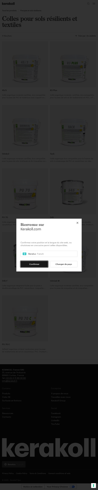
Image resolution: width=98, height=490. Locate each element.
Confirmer (34, 264)
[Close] (77, 222)
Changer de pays (64, 264)
